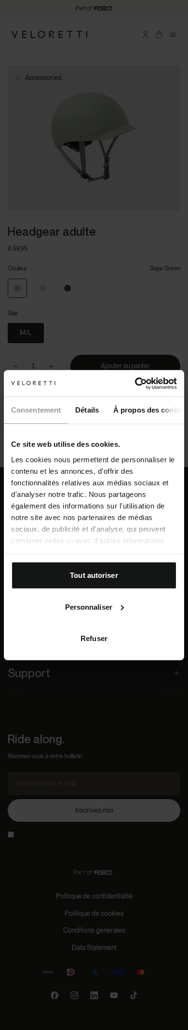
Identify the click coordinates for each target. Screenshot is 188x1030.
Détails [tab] (87, 410)
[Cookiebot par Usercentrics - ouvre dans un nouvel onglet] (135, 383)
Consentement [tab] (36, 410)
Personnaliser (88, 606)
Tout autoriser (94, 575)
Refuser (94, 638)
